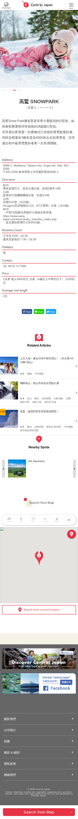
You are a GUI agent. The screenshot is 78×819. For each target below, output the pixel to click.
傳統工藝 (36, 402)
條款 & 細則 (12, 752)
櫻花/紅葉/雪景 (53, 427)
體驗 (29, 373)
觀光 (37, 398)
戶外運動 (39, 373)
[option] (39, 468)
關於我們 (10, 719)
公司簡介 (10, 730)
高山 (29, 398)
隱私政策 (10, 763)
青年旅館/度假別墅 (29, 430)
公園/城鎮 (58, 398)
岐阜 (22, 373)
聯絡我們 (10, 774)
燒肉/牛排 (25, 402)
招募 (7, 741)
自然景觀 (46, 398)
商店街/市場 (50, 402)
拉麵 (68, 398)
